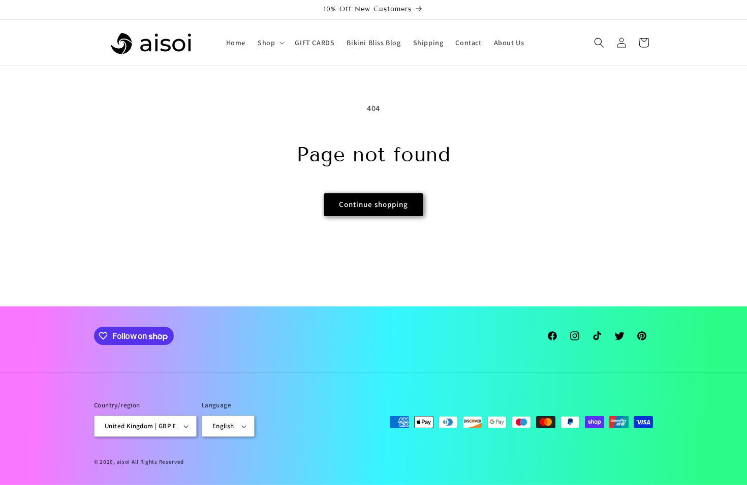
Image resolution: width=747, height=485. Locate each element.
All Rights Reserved (158, 461)
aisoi (124, 461)
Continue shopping (373, 204)
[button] (270, 42)
